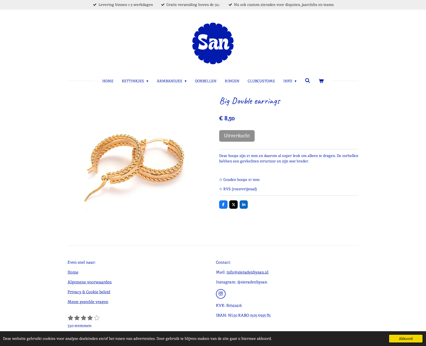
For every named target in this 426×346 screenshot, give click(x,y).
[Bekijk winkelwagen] (321, 81)
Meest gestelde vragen (88, 301)
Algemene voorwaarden (90, 282)
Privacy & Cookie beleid (89, 291)
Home (73, 272)
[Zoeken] (307, 80)
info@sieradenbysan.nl (247, 272)
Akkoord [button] (406, 338)
